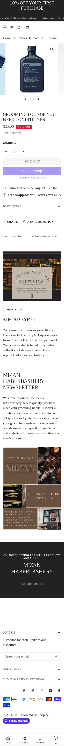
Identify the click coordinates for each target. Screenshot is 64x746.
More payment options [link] (32, 178)
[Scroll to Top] (57, 727)
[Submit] (56, 656)
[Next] (38, 99)
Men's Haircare (29, 38)
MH (17, 715)
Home (7, 38)
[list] (32, 73)
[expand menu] (5, 27)
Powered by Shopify (34, 715)
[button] (27, 27)
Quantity (9, 142)
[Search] (18, 27)
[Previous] (26, 99)
